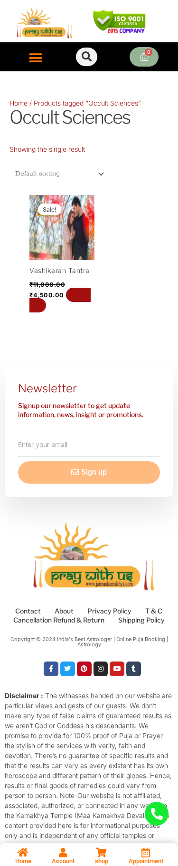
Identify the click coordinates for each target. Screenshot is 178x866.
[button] (36, 57)
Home (18, 103)
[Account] (63, 852)
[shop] (101, 852)
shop (101, 861)
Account (63, 861)
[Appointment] (145, 852)
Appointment (146, 861)
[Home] (23, 852)
